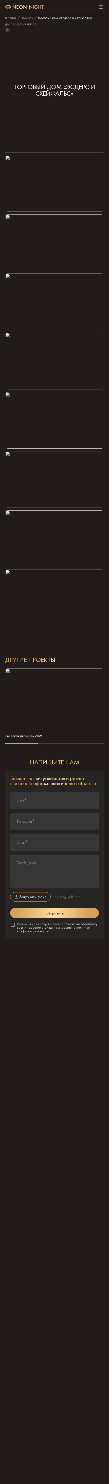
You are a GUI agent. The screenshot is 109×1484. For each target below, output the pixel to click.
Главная (10, 18)
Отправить (54, 913)
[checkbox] (101, 7)
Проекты (27, 18)
